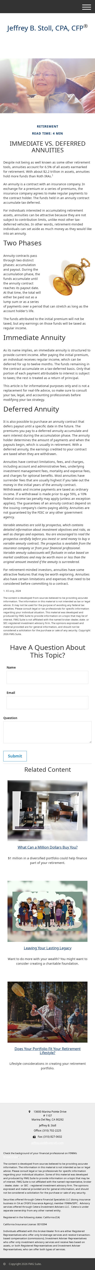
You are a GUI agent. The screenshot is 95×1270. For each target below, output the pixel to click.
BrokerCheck (10, 1156)
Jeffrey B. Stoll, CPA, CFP (45, 28)
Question (10, 718)
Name (11, 667)
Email (11, 693)
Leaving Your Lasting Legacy (47, 948)
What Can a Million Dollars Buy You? (48, 847)
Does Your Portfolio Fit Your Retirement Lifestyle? (48, 1050)
